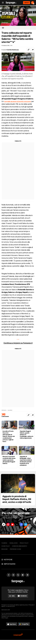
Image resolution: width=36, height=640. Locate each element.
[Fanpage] (18, 581)
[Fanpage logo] (11, 3)
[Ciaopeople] (18, 635)
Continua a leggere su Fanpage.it (18, 343)
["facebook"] (21, 524)
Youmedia (4, 543)
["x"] (17, 524)
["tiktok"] (3, 524)
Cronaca (4, 410)
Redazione (4, 549)
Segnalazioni (13, 543)
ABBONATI (26, 2)
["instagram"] (8, 524)
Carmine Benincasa (13, 50)
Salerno (10, 410)
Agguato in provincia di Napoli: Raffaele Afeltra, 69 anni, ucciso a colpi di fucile (16, 499)
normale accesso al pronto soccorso (17, 101)
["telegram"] (25, 524)
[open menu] (2, 3)
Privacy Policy (24, 543)
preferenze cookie (15, 549)
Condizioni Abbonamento (19, 546)
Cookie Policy (5, 546)
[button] (32, 49)
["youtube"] (12, 524)
